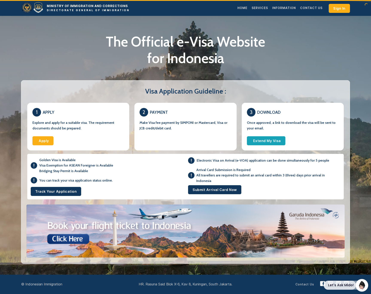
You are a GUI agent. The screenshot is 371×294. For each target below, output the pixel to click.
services (260, 8)
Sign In (339, 8)
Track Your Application (56, 191)
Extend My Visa (267, 141)
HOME (242, 8)
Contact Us (311, 8)
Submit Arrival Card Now (215, 190)
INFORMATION (284, 8)
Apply (44, 141)
